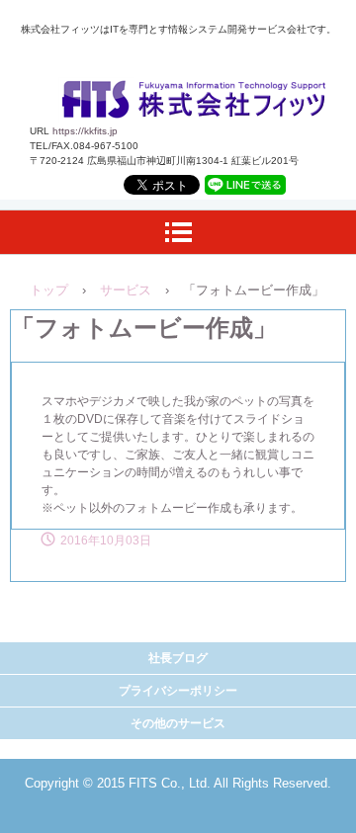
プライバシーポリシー (178, 691)
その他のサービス (178, 723)
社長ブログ (178, 658)
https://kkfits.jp (85, 130)
